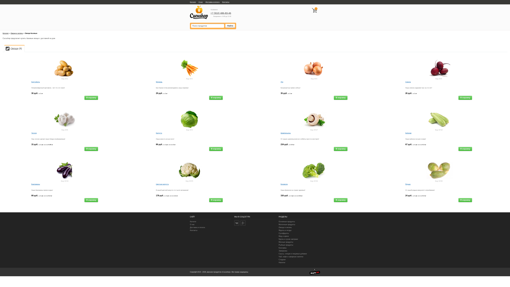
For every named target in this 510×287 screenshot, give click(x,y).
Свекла (408, 82)
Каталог (6, 33)
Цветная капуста (162, 184)
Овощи (14, 48)
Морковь (159, 82)
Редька (408, 184)
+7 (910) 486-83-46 (221, 13)
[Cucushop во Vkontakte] (236, 223)
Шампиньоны (286, 133)
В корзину (91, 97)
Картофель (35, 82)
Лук (282, 82)
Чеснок (34, 133)
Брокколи (284, 184)
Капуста (159, 133)
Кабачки (408, 133)
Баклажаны (35, 184)
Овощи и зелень (17, 33)
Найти (230, 26)
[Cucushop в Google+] (243, 223)
